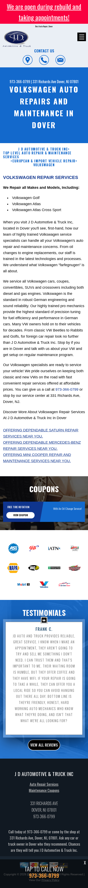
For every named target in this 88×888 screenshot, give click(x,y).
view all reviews (44, 745)
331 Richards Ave (44, 81)
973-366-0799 (20, 81)
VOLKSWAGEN (44, 165)
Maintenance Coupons (44, 790)
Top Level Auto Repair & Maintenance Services (37, 155)
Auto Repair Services (44, 784)
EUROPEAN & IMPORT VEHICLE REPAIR (44, 161)
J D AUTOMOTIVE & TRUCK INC (43, 149)
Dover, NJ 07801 (68, 81)
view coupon (20, 515)
